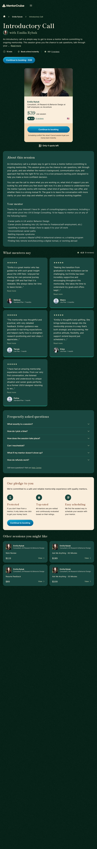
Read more (16, 45)
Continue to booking (48, 129)
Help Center (36, 468)
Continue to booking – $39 (19, 60)
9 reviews (55, 51)
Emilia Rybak (17, 17)
